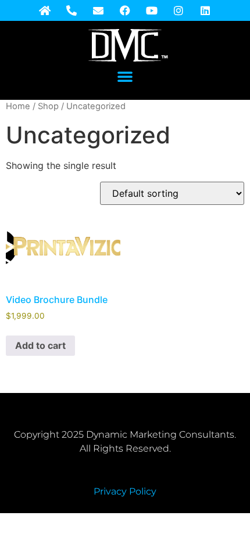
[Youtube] (151, 10)
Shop (48, 106)
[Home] (44, 10)
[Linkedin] (205, 10)
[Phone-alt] (71, 10)
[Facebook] (125, 10)
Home (18, 106)
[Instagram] (178, 10)
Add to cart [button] (40, 345)
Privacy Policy (125, 491)
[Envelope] (98, 10)
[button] (125, 76)
